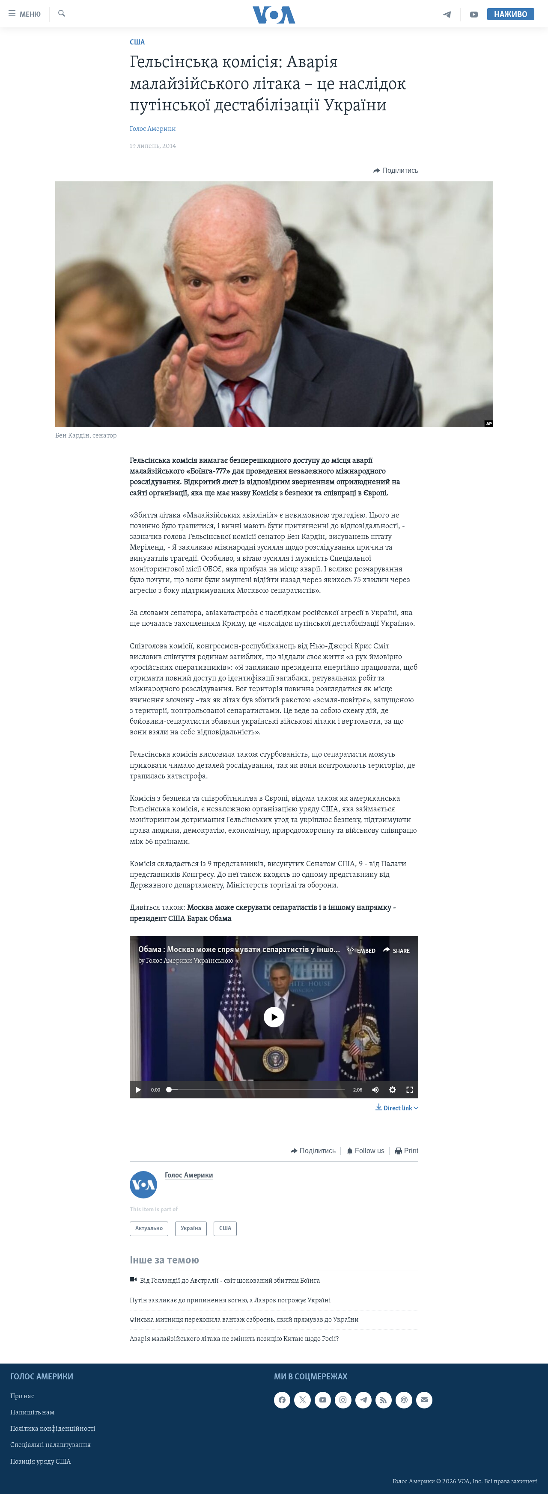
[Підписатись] (424, 1400)
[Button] (395, 170)
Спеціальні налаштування (50, 1445)
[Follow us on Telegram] (363, 1400)
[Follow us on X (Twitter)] (302, 1400)
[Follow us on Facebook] (282, 1400)
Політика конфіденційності (52, 1429)
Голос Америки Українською (189, 961)
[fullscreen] (409, 1089)
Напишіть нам (32, 1412)
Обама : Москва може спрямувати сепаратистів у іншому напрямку (259, 950)
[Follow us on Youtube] (323, 1400)
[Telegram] (447, 14)
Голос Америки (153, 129)
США (137, 43)
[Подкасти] (404, 1400)
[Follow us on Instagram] (343, 1400)
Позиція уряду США (40, 1461)
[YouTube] (474, 14)
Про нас (22, 1396)
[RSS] (383, 1400)
